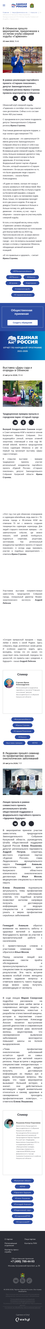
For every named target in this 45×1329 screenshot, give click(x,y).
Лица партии (30, 1239)
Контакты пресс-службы (12, 1251)
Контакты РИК (30, 1243)
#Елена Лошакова (22, 1198)
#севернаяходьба (22, 289)
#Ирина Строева (22, 725)
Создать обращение (22, 323)
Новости (33, 12)
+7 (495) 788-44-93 (22, 1261)
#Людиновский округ (22, 1210)
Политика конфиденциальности (22, 1301)
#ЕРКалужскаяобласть (22, 271)
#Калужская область (22, 1181)
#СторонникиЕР (22, 1222)
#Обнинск (31, 277)
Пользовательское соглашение (22, 1299)
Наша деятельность (20, 12)
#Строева (13, 283)
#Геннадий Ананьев (22, 1204)
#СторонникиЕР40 (22, 1216)
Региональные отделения (11, 1244)
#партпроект (31, 283)
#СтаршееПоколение (22, 731)
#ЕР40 (35, 743)
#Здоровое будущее (22, 1192)
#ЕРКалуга (13, 277)
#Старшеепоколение (23, 295)
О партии (9, 1239)
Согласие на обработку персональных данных (22, 1307)
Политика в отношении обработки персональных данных (22, 1304)
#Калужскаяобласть (22, 719)
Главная (6, 12)
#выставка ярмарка (14, 743)
